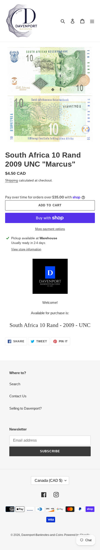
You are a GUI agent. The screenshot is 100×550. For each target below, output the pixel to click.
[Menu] (92, 21)
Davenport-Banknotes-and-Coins (42, 535)
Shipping (11, 180)
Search (14, 384)
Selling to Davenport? (25, 408)
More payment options (50, 229)
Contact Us (18, 396)
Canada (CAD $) (48, 480)
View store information (26, 249)
